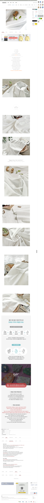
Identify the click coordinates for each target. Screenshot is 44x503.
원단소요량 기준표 (40, 15)
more (42, 20)
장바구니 (33, 0)
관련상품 (6, 437)
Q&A (38, 10)
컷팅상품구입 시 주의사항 (40, 16)
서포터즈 (42, 10)
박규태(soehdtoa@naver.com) (25, 498)
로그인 (28, 0)
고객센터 (42, 0)
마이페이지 (36, 0)
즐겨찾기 (3, 0)
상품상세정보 (3, 437)
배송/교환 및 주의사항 (11, 437)
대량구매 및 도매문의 (40, 13)
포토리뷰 (40, 10)
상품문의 (20, 437)
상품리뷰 (39, 0)
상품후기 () (16, 437)
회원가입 (31, 0)
